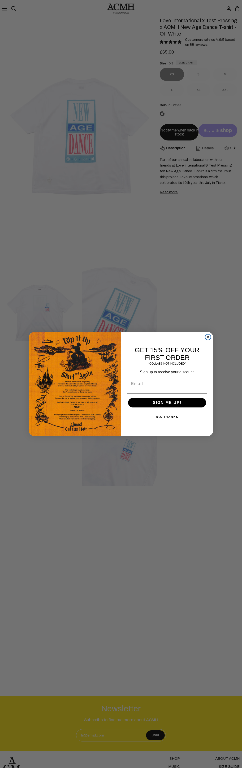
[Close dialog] (208, 337)
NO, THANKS (167, 417)
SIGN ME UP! (167, 403)
